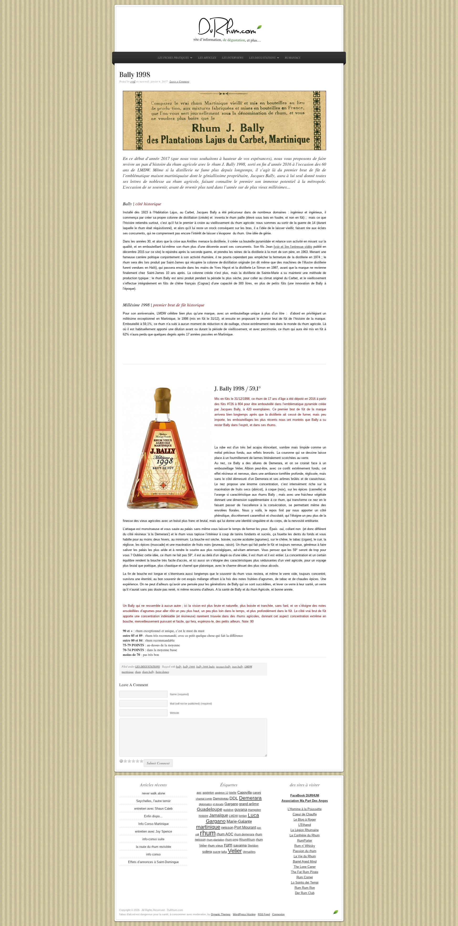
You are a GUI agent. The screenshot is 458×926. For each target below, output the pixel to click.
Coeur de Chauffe (305, 814)
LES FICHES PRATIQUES (172, 58)
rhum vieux (215, 845)
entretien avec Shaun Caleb (153, 808)
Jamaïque (218, 815)
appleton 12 (221, 792)
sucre (216, 852)
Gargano (231, 804)
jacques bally (223, 666)
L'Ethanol (304, 825)
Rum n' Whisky (304, 846)
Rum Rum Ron (305, 888)
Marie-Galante (239, 821)
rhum (138, 672)
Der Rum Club (304, 893)
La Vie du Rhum (305, 856)
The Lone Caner (305, 867)
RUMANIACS (292, 57)
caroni (257, 792)
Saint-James (162, 672)
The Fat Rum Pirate (304, 872)
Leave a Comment (179, 81)
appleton (208, 792)
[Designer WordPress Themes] (336, 914)
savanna (240, 845)
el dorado (218, 804)
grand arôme (249, 804)
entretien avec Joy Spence (153, 831)
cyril (132, 81)
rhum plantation (215, 839)
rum (228, 845)
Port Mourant (245, 827)
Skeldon (253, 845)
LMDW (248, 666)
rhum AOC (225, 834)
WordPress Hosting (244, 914)
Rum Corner (305, 877)
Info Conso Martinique (153, 824)
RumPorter (304, 840)
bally (179, 666)
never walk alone (153, 793)
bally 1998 (189, 666)
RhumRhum (247, 839)
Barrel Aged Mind (305, 861)
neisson (227, 827)
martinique (128, 672)
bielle (232, 792)
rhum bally (148, 672)
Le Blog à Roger (305, 819)
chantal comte (204, 798)
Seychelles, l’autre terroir (153, 801)
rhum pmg (231, 839)
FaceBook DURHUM (304, 795)
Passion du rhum (304, 851)
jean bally (237, 666)
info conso (153, 854)
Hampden (254, 810)
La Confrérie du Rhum (305, 835)
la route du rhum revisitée (153, 847)
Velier (235, 851)
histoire (203, 816)
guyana (240, 809)
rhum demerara (244, 834)
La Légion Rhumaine (305, 830)
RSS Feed (264, 914)
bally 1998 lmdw (205, 666)
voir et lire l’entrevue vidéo (293, 246)
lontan (243, 816)
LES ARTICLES (207, 57)
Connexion (278, 914)
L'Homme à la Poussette (305, 809)
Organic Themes (220, 914)
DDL (233, 798)
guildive (228, 810)
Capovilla (244, 792)
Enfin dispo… (153, 816)
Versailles (249, 852)
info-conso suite (153, 839)
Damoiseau (221, 798)
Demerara (250, 798)
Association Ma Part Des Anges (304, 801)
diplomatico (205, 804)
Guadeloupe (209, 809)
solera (207, 852)
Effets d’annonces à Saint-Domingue (153, 862)
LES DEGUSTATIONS (261, 58)
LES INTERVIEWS (232, 57)
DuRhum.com (229, 29)
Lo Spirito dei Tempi (304, 882)
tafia (224, 852)
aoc (199, 792)
